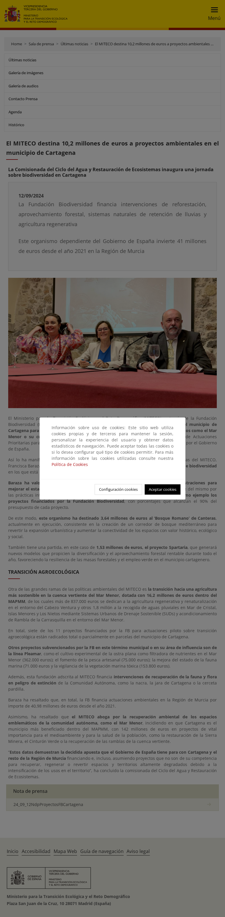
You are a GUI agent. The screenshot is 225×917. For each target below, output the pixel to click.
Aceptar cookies (162, 489)
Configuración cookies (118, 489)
